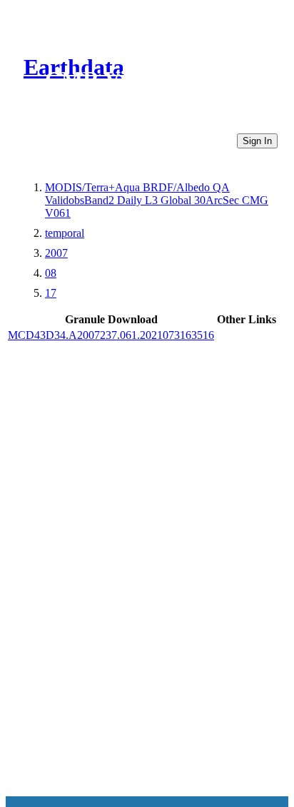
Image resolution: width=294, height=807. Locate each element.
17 (50, 293)
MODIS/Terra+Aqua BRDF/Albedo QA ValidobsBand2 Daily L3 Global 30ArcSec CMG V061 (156, 200)
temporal (64, 233)
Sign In (257, 141)
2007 (56, 253)
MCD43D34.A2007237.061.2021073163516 (111, 335)
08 (50, 273)
